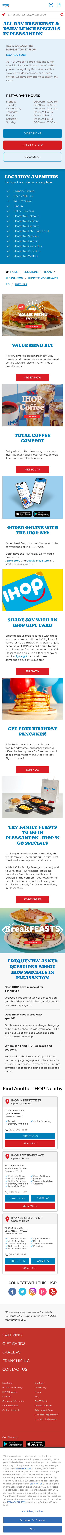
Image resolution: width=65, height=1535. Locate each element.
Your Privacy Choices (32, 1511)
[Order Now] (58, 5)
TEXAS (48, 271)
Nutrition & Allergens (45, 1419)
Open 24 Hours (20, 1158)
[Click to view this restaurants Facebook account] (12, 1291)
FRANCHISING (16, 1360)
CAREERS (11, 1352)
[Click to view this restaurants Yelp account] (53, 1291)
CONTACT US (14, 1369)
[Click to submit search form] (61, 14)
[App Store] (35, 1444)
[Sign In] (51, 5)
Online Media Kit (11, 1410)
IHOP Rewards (9, 1392)
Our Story (39, 1383)
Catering (43, 1198)
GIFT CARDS (14, 1343)
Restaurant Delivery (12, 1387)
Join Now (32, 769)
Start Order (32, 145)
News (38, 1392)
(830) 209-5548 (18, 1129)
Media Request (10, 1405)
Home (14, 271)
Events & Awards (43, 1405)
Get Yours (32, 469)
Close (32, 1529)
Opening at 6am (21, 1103)
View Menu (32, 157)
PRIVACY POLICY (15, 1502)
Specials (21, 284)
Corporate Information (13, 1401)
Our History (41, 1387)
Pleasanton (15, 278)
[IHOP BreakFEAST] (32, 930)
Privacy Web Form (44, 1410)
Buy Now (32, 671)
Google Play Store (38, 560)
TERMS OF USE (23, 1468)
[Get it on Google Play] (41, 513)
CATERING (12, 1335)
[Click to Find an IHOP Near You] (3, 14)
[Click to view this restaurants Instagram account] (32, 1291)
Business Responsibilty (46, 1414)
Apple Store (13, 560)
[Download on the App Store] (23, 513)
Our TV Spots (41, 1401)
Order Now (32, 377)
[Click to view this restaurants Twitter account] (22, 1291)
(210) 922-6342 (18, 1192)
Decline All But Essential (32, 1520)
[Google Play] (12, 1444)
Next (61, 930)
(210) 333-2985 (17, 1254)
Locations (31, 271)
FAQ (37, 1396)
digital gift (21, 656)
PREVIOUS (4, 930)
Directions (32, 133)
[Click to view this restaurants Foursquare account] (43, 1291)
